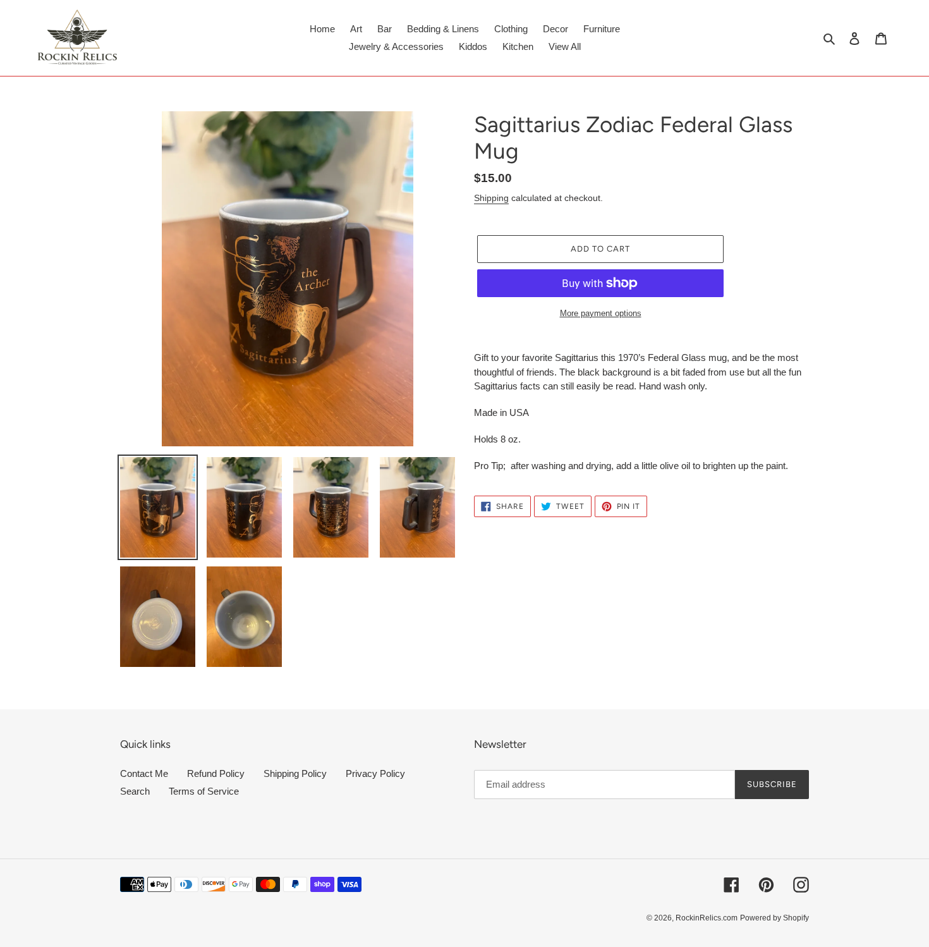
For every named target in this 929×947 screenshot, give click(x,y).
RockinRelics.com (707, 917)
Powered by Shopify (774, 917)
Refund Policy (216, 773)
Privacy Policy (375, 773)
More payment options (600, 313)
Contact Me (144, 773)
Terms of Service (204, 791)
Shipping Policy (295, 773)
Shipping (491, 198)
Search (135, 791)
